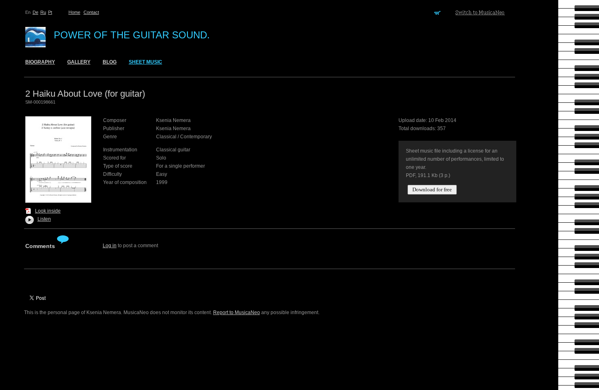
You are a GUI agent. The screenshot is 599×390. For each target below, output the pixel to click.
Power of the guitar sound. (132, 34)
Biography (40, 62)
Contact (91, 12)
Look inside (48, 211)
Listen (41, 219)
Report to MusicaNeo (236, 312)
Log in (110, 245)
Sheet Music (145, 62)
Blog (110, 62)
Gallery (78, 62)
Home (74, 12)
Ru (43, 12)
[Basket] (438, 12)
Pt (50, 12)
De (35, 12)
